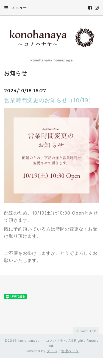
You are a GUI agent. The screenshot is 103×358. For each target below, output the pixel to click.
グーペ (52, 351)
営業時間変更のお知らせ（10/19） (49, 100)
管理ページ (70, 351)
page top (87, 331)
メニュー (18, 8)
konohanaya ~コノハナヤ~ (42, 340)
